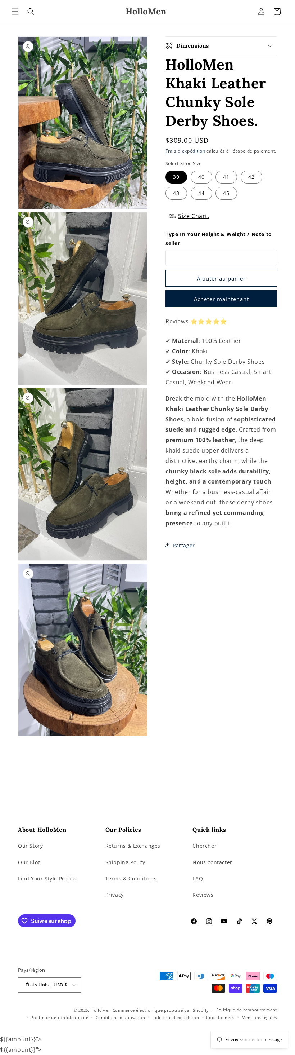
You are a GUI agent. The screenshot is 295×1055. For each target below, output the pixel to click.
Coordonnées (220, 1017)
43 (176, 193)
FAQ (197, 878)
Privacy (114, 894)
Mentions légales (259, 1017)
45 (226, 193)
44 (201, 193)
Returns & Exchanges (132, 845)
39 (176, 176)
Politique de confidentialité (59, 1017)
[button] (15, 11)
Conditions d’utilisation (120, 1017)
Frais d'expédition (185, 151)
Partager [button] (184, 545)
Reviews (202, 894)
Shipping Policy (125, 862)
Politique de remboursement (246, 1009)
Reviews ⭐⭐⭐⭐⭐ (196, 321)
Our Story (30, 845)
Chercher (204, 845)
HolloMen (101, 1010)
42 (251, 176)
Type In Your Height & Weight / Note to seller (218, 239)
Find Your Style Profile (47, 878)
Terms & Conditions (131, 878)
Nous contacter (212, 862)
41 (226, 176)
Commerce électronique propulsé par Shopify (161, 1010)
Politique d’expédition (175, 1017)
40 (201, 176)
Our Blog (29, 862)
